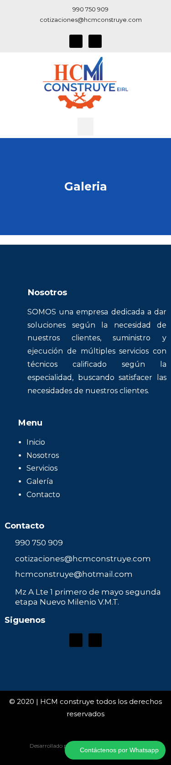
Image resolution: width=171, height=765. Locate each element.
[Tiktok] (95, 41)
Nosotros (42, 455)
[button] (85, 127)
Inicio (35, 442)
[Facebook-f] (76, 41)
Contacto (43, 494)
